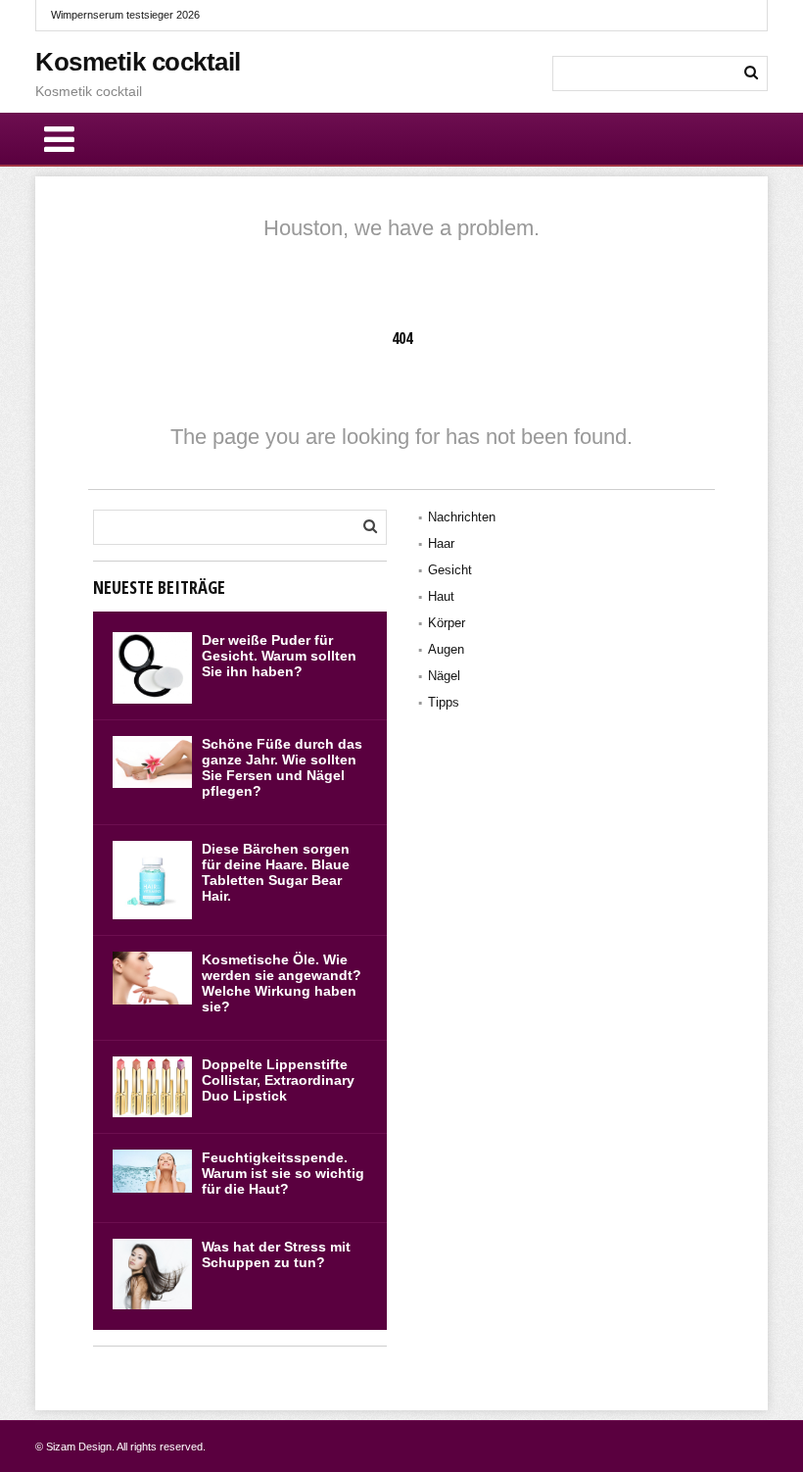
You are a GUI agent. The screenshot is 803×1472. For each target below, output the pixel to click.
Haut (441, 596)
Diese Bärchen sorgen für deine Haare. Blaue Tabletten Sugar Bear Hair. (276, 872)
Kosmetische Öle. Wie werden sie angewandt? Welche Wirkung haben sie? (281, 983)
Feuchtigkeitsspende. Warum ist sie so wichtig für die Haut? (283, 1173)
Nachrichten (462, 517)
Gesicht (450, 570)
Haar (441, 543)
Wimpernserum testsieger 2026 (125, 15)
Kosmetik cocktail (138, 61)
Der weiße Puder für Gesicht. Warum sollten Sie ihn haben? (279, 655)
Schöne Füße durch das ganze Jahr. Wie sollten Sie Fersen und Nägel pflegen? (282, 767)
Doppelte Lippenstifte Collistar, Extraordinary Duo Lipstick (278, 1080)
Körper (446, 622)
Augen (446, 649)
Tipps (443, 702)
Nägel (444, 675)
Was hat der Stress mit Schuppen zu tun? (276, 1254)
